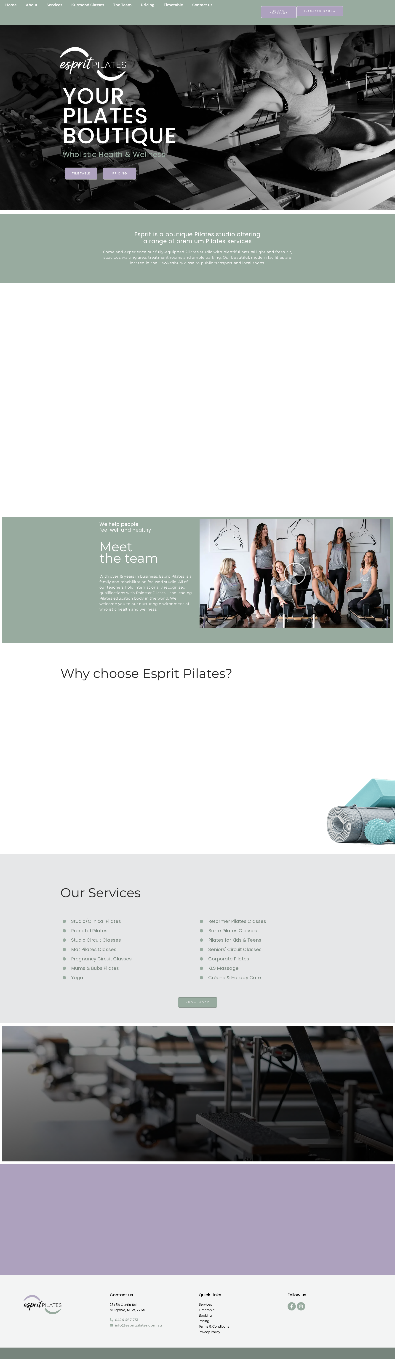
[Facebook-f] (292, 1306)
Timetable (207, 1310)
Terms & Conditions (214, 1326)
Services (205, 1304)
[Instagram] (301, 1306)
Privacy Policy (209, 1332)
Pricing (204, 1321)
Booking (205, 1315)
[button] (294, 573)
